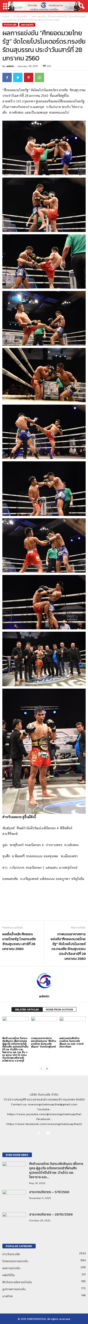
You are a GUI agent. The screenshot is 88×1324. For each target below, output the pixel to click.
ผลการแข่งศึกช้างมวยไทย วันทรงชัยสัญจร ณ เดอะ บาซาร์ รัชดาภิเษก (71, 1042)
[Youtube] (48, 1133)
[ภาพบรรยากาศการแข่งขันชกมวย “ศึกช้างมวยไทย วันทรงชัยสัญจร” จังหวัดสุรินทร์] (44, 1026)
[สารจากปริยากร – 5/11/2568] (14, 1198)
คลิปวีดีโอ (8, 1275)
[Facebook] (39, 1133)
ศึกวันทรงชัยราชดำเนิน (17, 1282)
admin (10, 66)
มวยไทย (7, 1296)
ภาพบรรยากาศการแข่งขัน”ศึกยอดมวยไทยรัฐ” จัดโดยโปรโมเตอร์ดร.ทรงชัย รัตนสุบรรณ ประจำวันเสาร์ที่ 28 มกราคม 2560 (68, 946)
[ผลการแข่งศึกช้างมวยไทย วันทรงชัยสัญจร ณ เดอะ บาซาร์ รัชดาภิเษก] (72, 1026)
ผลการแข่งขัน (27, 24)
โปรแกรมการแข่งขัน (15, 1261)
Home (5, 16)
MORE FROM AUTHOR (59, 1009)
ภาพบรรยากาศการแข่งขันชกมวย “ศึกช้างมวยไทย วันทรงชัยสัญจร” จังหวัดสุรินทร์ (43, 1042)
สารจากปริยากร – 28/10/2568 (51, 1214)
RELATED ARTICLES (27, 1009)
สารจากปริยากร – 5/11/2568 (49, 1192)
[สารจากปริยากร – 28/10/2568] (14, 1221)
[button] (81, 6)
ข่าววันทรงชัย (20, 16)
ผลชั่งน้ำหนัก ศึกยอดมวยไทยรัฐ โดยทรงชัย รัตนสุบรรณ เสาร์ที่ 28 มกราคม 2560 (19, 941)
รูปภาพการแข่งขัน (14, 1289)
